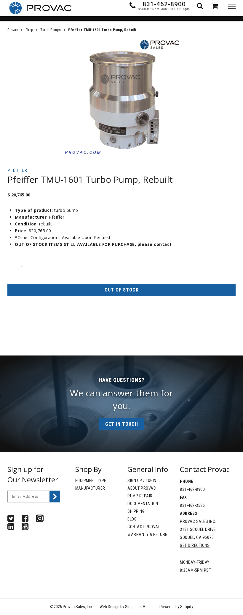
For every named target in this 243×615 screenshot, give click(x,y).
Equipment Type (90, 480)
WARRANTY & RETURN (147, 534)
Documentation (142, 503)
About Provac (141, 488)
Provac (12, 30)
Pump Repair (140, 496)
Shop (29, 30)
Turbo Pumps (50, 30)
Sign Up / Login (141, 480)
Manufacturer (90, 488)
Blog (132, 519)
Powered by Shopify (176, 606)
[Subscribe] (54, 496)
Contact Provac (144, 526)
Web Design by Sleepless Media (126, 606)
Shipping (136, 511)
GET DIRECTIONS (195, 545)
